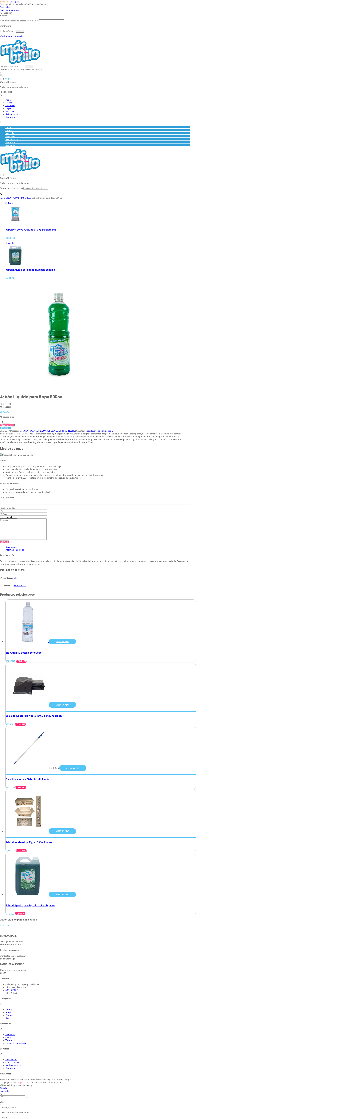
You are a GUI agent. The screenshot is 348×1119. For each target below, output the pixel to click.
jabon (87, 430)
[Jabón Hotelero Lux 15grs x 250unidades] (28, 831)
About (8, 1012)
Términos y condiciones (16, 1043)
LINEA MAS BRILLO (46, 430)
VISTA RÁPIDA (62, 641)
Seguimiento (11, 1059)
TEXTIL (71, 430)
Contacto (10, 117)
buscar (29, 66)
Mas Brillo (10, 105)
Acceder (7, 12)
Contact (9, 1015)
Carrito (8, 1037)
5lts (15, 577)
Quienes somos (12, 114)
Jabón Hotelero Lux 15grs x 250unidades (29, 842)
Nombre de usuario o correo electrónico (19, 20)
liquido (104, 430)
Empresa (9, 108)
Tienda (8, 102)
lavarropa (95, 430)
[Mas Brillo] (20, 63)
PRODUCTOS (6, 92)
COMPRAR (5, 428)
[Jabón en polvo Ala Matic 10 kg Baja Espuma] (15, 224)
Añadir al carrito (7, 425)
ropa (110, 430)
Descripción (11, 547)
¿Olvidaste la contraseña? (12, 36)
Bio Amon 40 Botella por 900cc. (24, 652)
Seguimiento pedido (9, 10)
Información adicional (15, 549)
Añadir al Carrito (7, 930)
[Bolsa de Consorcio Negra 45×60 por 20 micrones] (28, 704)
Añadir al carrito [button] (15, 644)
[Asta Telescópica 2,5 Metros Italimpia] (28, 768)
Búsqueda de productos (11, 69)
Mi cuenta (10, 145)
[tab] (97, 547)
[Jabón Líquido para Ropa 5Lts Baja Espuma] (15, 264)
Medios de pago (13, 1065)
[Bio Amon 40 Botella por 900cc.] (28, 641)
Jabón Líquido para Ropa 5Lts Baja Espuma (30, 269)
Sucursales (5, 7)
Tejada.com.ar (24, 1082)
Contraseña (6, 25)
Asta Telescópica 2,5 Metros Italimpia (27, 779)
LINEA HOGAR (12, 197)
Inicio (8, 99)
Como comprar (12, 1062)
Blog (7, 1017)
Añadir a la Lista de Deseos (24, 427)
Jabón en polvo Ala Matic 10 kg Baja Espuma (30, 229)
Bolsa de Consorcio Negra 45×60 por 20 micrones (34, 716)
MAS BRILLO (26, 197)
